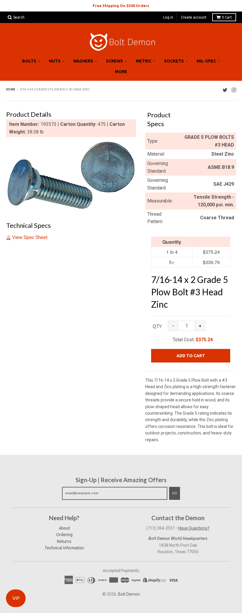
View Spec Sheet (30, 237)
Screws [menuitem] (114, 61)
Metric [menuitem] (143, 61)
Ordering (64, 534)
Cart (227, 17)
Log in (168, 17)
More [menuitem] (121, 71)
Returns (64, 541)
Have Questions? (194, 528)
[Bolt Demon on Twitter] (225, 90)
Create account (194, 17)
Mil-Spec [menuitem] (206, 61)
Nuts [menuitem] (54, 61)
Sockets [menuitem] (174, 61)
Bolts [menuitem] (29, 61)
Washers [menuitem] (83, 61)
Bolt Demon (129, 594)
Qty (157, 326)
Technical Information (64, 548)
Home (10, 89)
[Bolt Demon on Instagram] (234, 90)
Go (174, 493)
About (64, 528)
